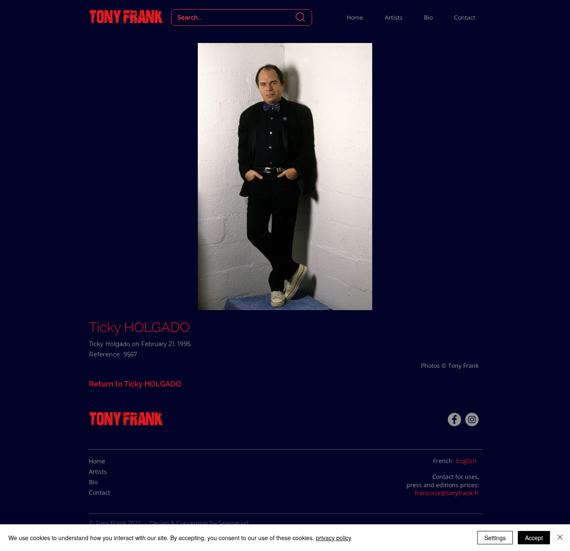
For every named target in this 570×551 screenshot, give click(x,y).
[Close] (560, 537)
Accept (534, 537)
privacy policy (333, 537)
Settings (495, 537)
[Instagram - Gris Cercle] (472, 419)
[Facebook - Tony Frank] (454, 419)
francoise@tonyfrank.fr (447, 493)
